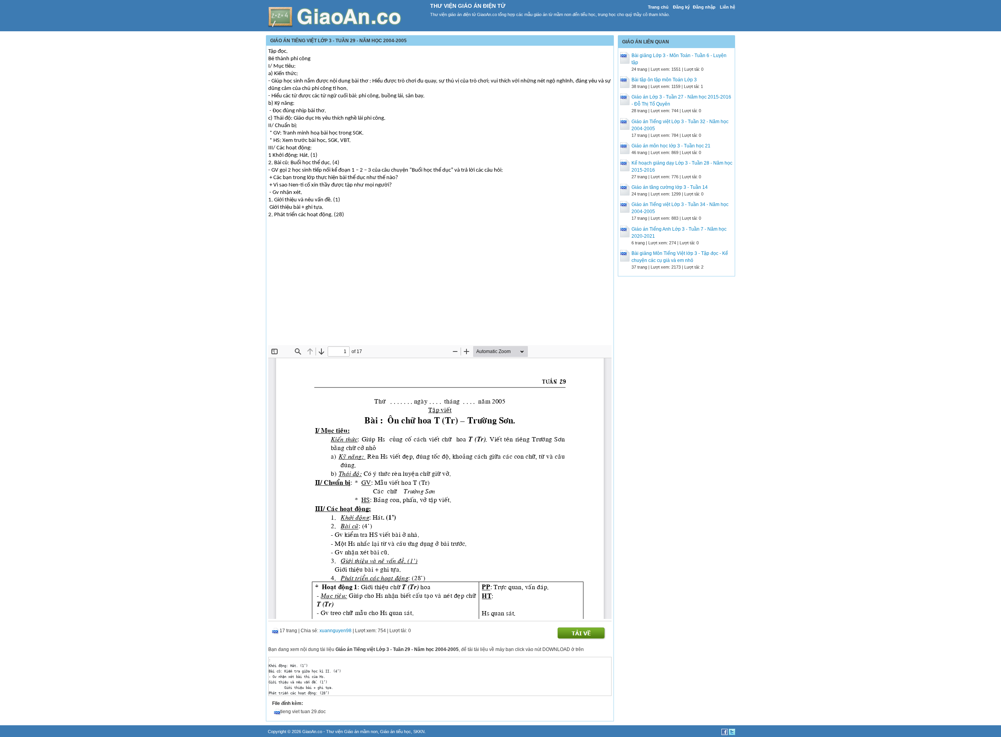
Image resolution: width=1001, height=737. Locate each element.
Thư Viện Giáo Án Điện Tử (468, 6)
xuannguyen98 (335, 630)
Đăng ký (681, 7)
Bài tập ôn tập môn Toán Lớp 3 (664, 79)
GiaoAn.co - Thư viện (323, 731)
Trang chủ (658, 7)
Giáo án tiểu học (395, 731)
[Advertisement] (440, 286)
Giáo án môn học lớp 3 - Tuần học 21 (670, 146)
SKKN (419, 731)
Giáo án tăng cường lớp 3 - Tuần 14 (669, 187)
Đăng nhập (704, 7)
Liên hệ (727, 7)
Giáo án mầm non (361, 731)
